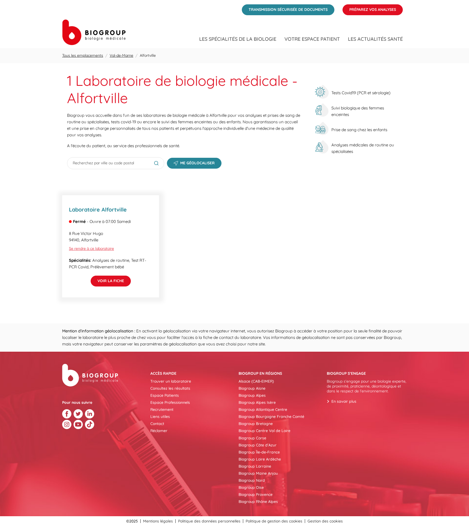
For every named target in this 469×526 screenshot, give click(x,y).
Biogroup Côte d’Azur (258, 445)
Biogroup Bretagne (256, 423)
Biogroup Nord (252, 480)
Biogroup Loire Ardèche (260, 459)
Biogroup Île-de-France (259, 452)
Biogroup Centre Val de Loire (264, 430)
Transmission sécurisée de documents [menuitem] (285, 8)
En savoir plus (343, 401)
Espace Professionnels (170, 402)
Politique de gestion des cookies (274, 521)
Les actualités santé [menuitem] (375, 39)
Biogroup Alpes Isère (257, 402)
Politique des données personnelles (209, 521)
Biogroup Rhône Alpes (258, 501)
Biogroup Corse (252, 438)
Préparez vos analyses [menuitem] (369, 8)
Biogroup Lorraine (255, 466)
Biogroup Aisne (252, 388)
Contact (157, 423)
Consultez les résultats (170, 388)
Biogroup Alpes (252, 395)
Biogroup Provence (255, 494)
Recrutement (161, 409)
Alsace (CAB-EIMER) (256, 381)
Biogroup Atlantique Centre (263, 409)
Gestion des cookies (325, 521)
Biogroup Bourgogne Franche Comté (271, 416)
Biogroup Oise (251, 487)
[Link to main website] (94, 32)
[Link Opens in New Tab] (66, 413)
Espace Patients (164, 395)
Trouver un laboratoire (170, 381)
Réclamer (158, 430)
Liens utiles (160, 416)
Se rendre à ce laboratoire (91, 248)
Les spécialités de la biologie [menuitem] (237, 39)
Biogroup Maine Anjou (258, 473)
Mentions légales (158, 521)
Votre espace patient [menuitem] (312, 39)
